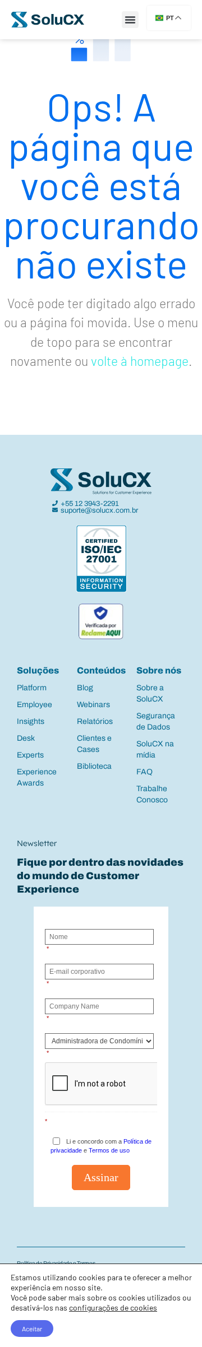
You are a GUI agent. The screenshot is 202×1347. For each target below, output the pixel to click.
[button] (130, 19)
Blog (85, 688)
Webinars (93, 704)
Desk (26, 738)
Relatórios (95, 721)
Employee (34, 704)
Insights (30, 721)
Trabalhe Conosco (152, 794)
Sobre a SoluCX (150, 693)
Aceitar (32, 1328)
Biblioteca (94, 766)
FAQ (144, 772)
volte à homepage (140, 361)
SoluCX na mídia (155, 749)
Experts (30, 755)
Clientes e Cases (94, 744)
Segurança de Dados (155, 721)
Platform (32, 688)
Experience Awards (37, 777)
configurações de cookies (113, 1307)
